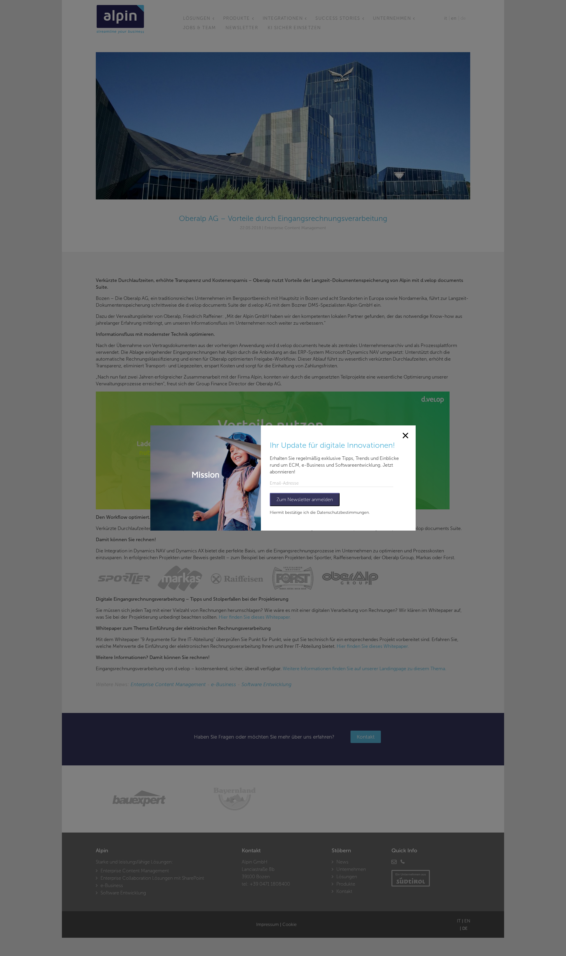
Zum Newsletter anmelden (305, 499)
